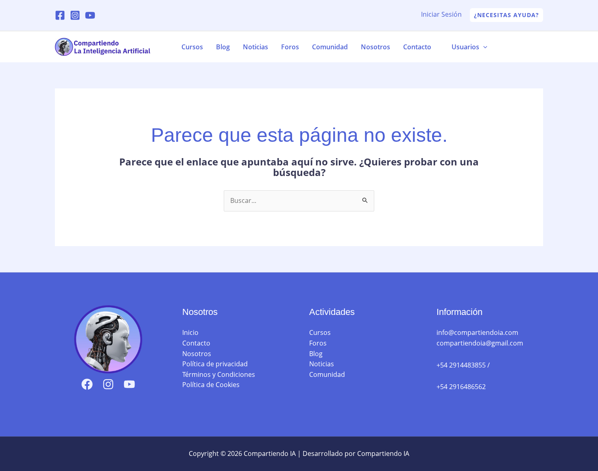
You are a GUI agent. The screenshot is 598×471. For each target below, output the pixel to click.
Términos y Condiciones (218, 374)
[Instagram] (75, 15)
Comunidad (330, 46)
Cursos (192, 46)
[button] (506, 15)
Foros (290, 46)
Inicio (190, 332)
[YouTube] (90, 15)
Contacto (417, 46)
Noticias (255, 46)
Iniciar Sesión (441, 14)
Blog (223, 46)
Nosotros (375, 46)
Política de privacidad (215, 363)
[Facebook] (60, 15)
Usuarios (465, 46)
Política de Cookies (211, 384)
